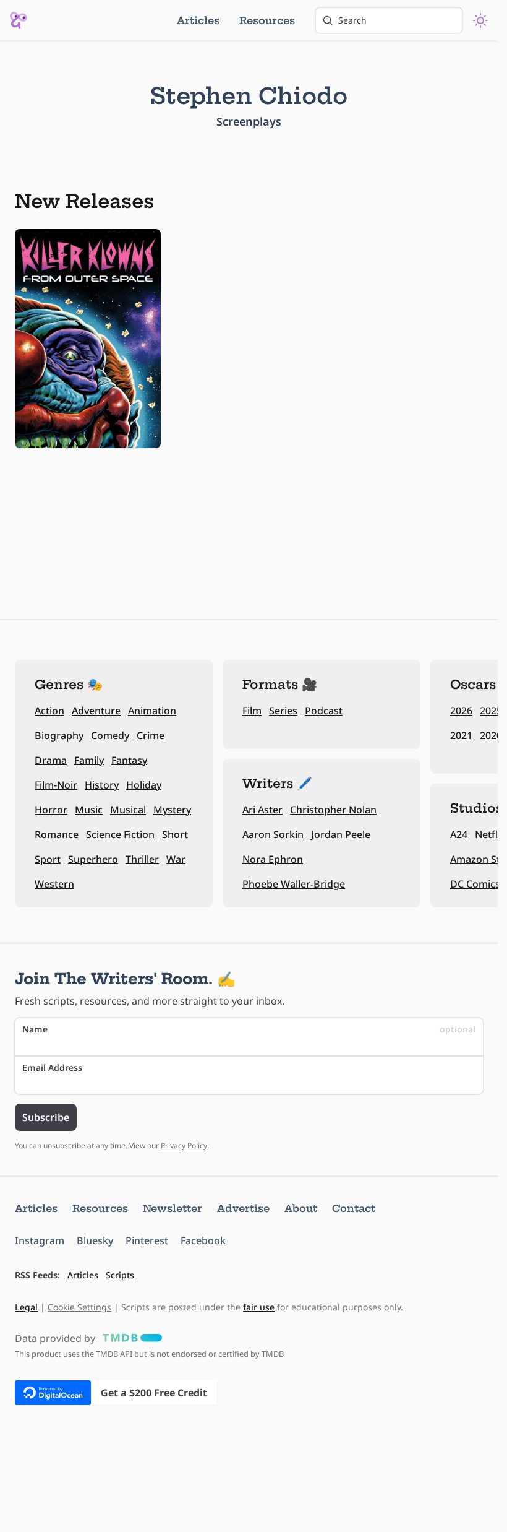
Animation (152, 710)
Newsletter (172, 1208)
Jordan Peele (340, 834)
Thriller (142, 859)
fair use (259, 1307)
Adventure (96, 710)
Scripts (120, 1275)
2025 (491, 710)
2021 (461, 735)
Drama (51, 760)
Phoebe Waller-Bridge (293, 884)
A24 (458, 834)
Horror (51, 809)
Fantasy (129, 760)
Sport (48, 859)
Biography (59, 735)
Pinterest (147, 1240)
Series (283, 710)
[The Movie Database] (130, 1338)
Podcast (324, 710)
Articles (198, 20)
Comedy (110, 735)
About (300, 1208)
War (175, 859)
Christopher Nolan (333, 809)
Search (352, 20)
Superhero (93, 859)
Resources (267, 20)
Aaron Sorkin (273, 834)
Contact (353, 1208)
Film (252, 710)
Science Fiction (120, 834)
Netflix (490, 834)
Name (248, 1029)
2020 (491, 735)
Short (175, 834)
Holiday (143, 785)
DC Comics (475, 884)
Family (89, 760)
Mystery (172, 809)
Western (54, 884)
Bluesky (95, 1240)
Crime (150, 735)
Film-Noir (56, 785)
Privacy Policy (184, 1145)
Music (89, 809)
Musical (128, 809)
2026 (461, 710)
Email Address (52, 1067)
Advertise (243, 1208)
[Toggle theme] (480, 20)
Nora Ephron (272, 859)
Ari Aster (262, 809)
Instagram (39, 1240)
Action (49, 710)
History (102, 785)
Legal (26, 1307)
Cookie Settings (79, 1307)
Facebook (203, 1240)
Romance (57, 834)
